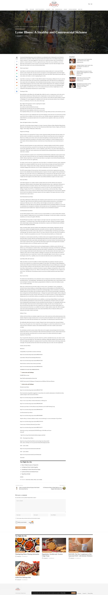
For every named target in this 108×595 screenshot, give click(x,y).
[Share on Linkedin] (16, 76)
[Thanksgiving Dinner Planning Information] (27, 545)
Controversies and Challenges (28, 372)
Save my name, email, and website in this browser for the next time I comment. (28, 518)
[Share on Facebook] (16, 61)
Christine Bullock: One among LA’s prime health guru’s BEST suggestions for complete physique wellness (85, 72)
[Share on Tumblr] (16, 79)
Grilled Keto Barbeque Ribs (23, 577)
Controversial (28, 479)
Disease (32, 479)
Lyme (38, 479)
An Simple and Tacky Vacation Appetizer (30, 467)
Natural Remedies (20, 28)
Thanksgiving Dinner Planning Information (27, 554)
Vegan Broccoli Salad (26, 473)
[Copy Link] (16, 88)
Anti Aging (79, 68)
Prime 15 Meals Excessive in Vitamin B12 (30, 465)
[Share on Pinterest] (16, 70)
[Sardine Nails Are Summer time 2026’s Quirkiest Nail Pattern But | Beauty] (72, 79)
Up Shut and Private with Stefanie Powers (30, 471)
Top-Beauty (19, 556)
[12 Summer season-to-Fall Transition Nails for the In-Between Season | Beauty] (72, 61)
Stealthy (40, 479)
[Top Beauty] (54, 4)
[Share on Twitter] (16, 64)
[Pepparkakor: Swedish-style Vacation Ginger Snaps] (54, 545)
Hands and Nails (80, 62)
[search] (89, 4)
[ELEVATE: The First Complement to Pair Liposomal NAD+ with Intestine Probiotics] (81, 545)
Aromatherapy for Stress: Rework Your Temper (31, 469)
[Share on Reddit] (16, 82)
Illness (35, 479)
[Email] (16, 85)
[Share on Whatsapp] (16, 73)
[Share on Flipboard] (16, 67)
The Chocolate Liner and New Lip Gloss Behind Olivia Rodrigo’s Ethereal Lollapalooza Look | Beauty (84, 85)
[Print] (16, 91)
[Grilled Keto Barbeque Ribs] (27, 568)
